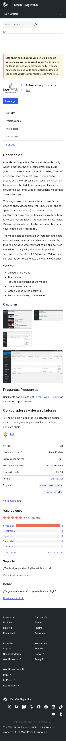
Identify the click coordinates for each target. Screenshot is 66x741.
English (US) (57, 478)
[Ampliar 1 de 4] (27, 313)
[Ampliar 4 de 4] (58, 353)
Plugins (38, 627)
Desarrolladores (12, 654)
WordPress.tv (12, 659)
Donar (40, 654)
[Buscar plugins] (36, 24)
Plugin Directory (11, 13)
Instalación (12, 128)
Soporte (10, 144)
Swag (39, 659)
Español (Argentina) (21, 699)
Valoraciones (13, 120)
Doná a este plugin (13, 598)
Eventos (39, 648)
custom (43, 486)
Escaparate (41, 617)
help (51, 486)
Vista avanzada (12, 500)
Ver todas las (55, 552)
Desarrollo (12, 136)
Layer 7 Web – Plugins (47, 396)
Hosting (7, 627)
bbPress (9, 680)
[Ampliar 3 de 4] (27, 335)
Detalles (10, 112)
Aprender (8, 643)
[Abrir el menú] (61, 4)
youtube (58, 492)
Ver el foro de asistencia (17, 575)
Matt (7, 674)
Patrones (40, 633)
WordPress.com (13, 669)
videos (48, 492)
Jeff (28, 90)
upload (58, 486)
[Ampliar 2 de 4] (58, 313)
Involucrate (41, 643)
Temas (38, 622)
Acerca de (9, 617)
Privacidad (9, 633)
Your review (9, 552)
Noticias (7, 622)
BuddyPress (11, 685)
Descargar (10, 101)
